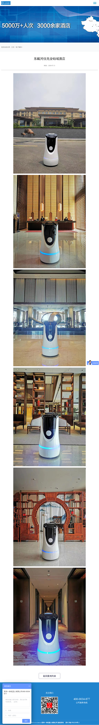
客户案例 (19, 47)
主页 (12, 47)
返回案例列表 (49, 676)
